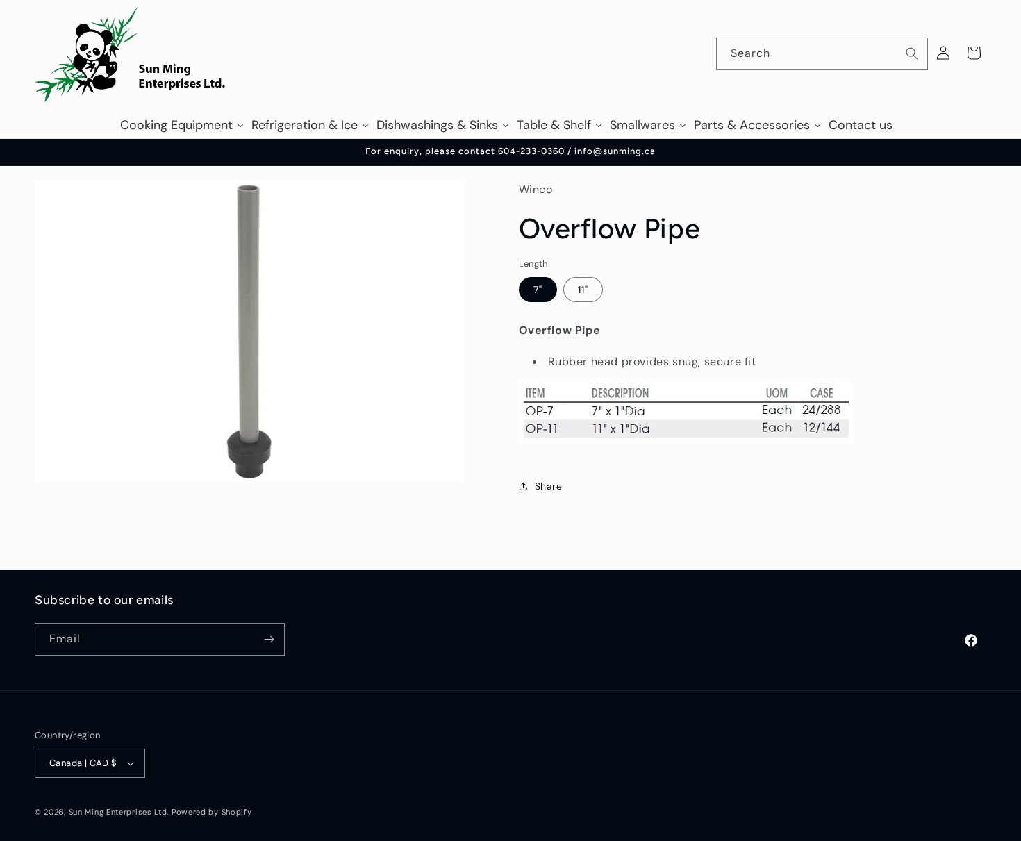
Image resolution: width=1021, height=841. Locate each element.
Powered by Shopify (212, 812)
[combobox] (822, 53)
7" (537, 289)
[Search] (912, 53)
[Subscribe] (269, 639)
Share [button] (549, 486)
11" (583, 289)
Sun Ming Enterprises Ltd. (119, 812)
